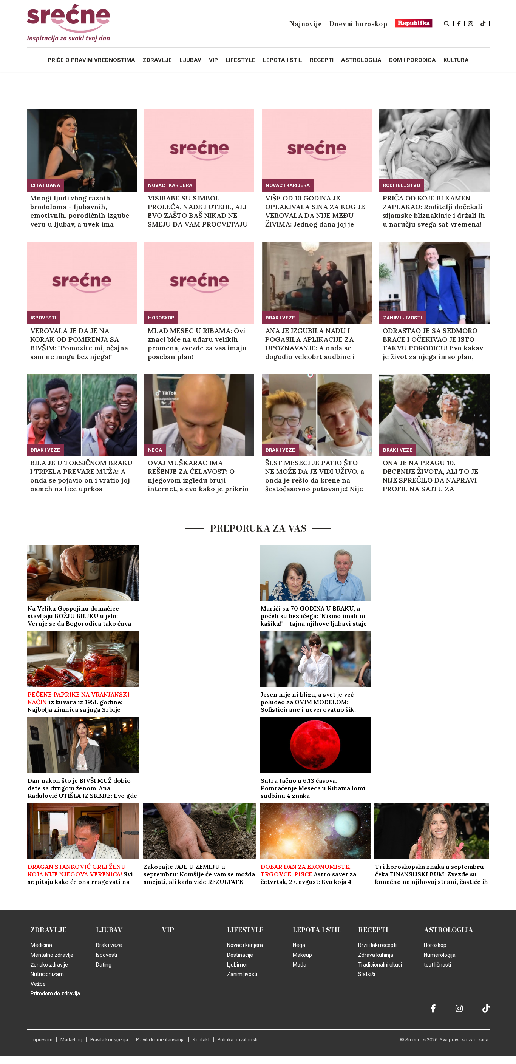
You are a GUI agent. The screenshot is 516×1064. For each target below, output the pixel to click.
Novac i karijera (170, 185)
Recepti (373, 930)
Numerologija (440, 955)
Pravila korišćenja (109, 1039)
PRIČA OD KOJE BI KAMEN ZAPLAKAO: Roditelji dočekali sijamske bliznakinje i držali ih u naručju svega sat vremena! (434, 211)
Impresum (42, 1039)
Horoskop (161, 317)
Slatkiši (366, 974)
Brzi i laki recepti (377, 945)
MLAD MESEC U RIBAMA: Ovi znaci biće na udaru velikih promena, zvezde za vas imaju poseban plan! (197, 343)
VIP (168, 930)
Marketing (71, 1039)
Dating (103, 965)
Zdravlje (48, 930)
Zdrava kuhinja (375, 955)
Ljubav (109, 930)
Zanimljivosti (402, 317)
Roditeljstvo (401, 185)
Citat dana (45, 185)
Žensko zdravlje (49, 965)
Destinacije (240, 955)
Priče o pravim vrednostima (91, 60)
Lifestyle (245, 930)
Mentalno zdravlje (52, 955)
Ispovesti (43, 317)
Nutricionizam (47, 974)
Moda (299, 965)
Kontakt (201, 1039)
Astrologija (448, 930)
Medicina (41, 945)
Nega (155, 449)
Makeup (302, 955)
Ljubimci (237, 965)
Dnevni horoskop (358, 24)
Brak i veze (280, 317)
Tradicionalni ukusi (380, 965)
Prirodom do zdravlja (55, 993)
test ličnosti (437, 965)
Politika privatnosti (238, 1039)
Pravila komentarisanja (160, 1039)
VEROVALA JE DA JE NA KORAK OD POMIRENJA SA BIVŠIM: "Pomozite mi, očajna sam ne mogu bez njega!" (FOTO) (79, 343)
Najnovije (305, 24)
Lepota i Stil (317, 930)
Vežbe (38, 984)
